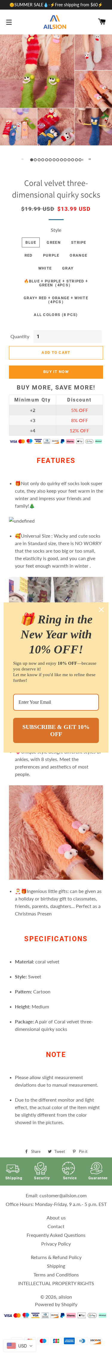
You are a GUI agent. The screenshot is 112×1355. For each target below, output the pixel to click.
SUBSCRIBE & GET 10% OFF (56, 730)
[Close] (101, 609)
